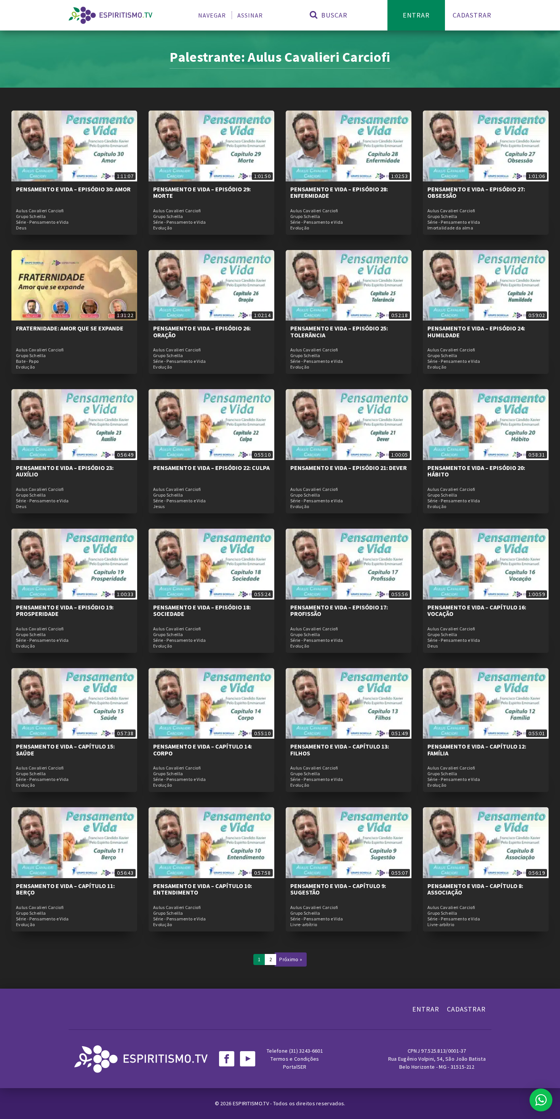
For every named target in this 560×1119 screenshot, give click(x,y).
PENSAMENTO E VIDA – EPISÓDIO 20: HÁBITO (476, 471)
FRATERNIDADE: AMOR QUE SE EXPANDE (69, 328)
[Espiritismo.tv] (110, 15)
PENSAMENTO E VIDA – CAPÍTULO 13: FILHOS (339, 749)
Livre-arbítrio (303, 924)
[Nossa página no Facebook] (226, 1058)
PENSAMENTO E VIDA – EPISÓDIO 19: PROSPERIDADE (65, 610)
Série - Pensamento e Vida (42, 222)
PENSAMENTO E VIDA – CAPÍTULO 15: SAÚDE (65, 749)
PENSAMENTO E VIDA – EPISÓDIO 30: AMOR (73, 189)
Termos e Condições (294, 1058)
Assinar (250, 15)
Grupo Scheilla (31, 216)
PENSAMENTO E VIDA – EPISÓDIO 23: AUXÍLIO (65, 471)
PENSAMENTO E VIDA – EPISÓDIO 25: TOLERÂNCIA (339, 331)
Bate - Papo (27, 361)
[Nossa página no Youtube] (247, 1058)
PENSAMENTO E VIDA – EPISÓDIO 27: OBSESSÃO (476, 192)
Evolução (162, 228)
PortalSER (295, 1066)
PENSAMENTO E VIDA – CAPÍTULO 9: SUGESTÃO (338, 889)
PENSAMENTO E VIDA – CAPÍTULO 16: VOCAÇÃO (476, 610)
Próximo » (290, 959)
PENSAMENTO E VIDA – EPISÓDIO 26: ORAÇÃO (202, 331)
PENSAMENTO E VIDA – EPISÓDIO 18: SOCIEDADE (202, 610)
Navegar (212, 15)
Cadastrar (472, 15)
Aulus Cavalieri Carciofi (40, 210)
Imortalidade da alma (450, 228)
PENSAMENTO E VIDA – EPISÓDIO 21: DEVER (348, 467)
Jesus (159, 506)
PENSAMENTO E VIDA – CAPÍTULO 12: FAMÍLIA (476, 749)
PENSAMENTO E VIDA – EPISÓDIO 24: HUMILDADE (476, 331)
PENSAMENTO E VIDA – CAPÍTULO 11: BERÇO (65, 889)
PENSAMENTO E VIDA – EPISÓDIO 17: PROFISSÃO (339, 610)
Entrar (416, 15)
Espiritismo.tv (251, 1103)
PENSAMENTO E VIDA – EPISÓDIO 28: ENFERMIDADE (339, 192)
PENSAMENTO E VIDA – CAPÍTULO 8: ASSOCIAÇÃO (475, 889)
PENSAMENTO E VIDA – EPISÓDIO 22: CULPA (211, 467)
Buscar (333, 15)
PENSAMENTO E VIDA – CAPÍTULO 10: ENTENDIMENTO (202, 889)
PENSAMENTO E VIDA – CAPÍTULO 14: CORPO (202, 749)
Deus (21, 228)
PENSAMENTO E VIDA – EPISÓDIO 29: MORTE (202, 192)
